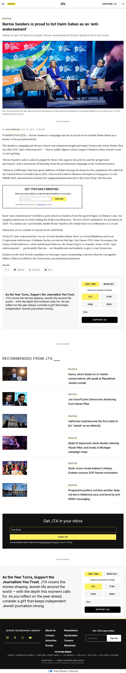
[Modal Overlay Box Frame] (63, 336)
